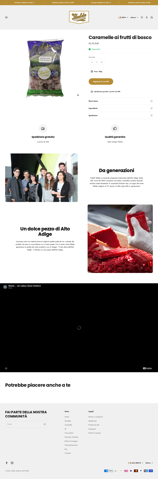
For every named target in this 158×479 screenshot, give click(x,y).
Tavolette (68, 421)
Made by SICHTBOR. (22, 471)
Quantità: (92, 57)
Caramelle (68, 425)
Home (67, 417)
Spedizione (92, 421)
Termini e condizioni (95, 417)
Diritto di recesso (94, 433)
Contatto (68, 453)
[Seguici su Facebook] (6, 462)
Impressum (92, 429)
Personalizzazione (71, 445)
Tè (65, 429)
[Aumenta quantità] (102, 62)
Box (66, 449)
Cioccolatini (69, 433)
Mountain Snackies (71, 437)
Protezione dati (93, 425)
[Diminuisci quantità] (92, 62)
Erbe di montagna (71, 441)
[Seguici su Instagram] (12, 462)
